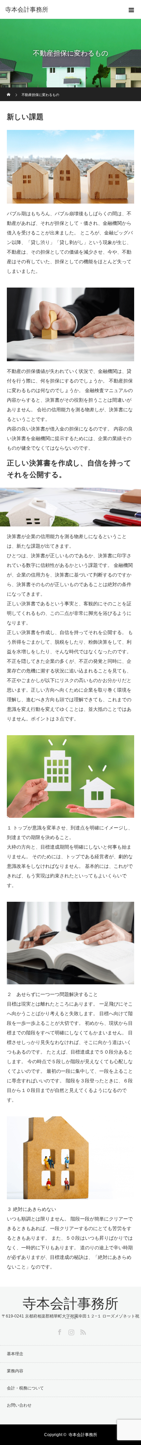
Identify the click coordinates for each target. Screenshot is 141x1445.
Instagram (70, 1331)
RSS (82, 1331)
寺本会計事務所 (26, 9)
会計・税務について (25, 1388)
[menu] (131, 9)
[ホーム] (9, 90)
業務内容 (15, 1371)
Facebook (59, 1331)
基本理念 (15, 1353)
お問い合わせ (19, 1405)
